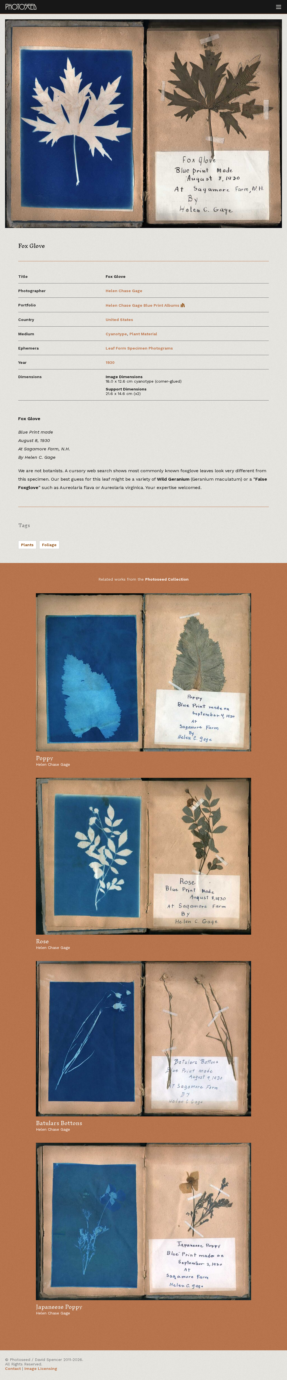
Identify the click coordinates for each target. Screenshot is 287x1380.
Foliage (49, 545)
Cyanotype (116, 334)
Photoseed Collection (167, 579)
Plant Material (143, 334)
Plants (27, 545)
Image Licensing (40, 1368)
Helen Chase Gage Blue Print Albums (143, 305)
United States (119, 319)
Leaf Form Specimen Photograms (139, 348)
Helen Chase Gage (124, 290)
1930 (110, 362)
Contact (13, 1368)
